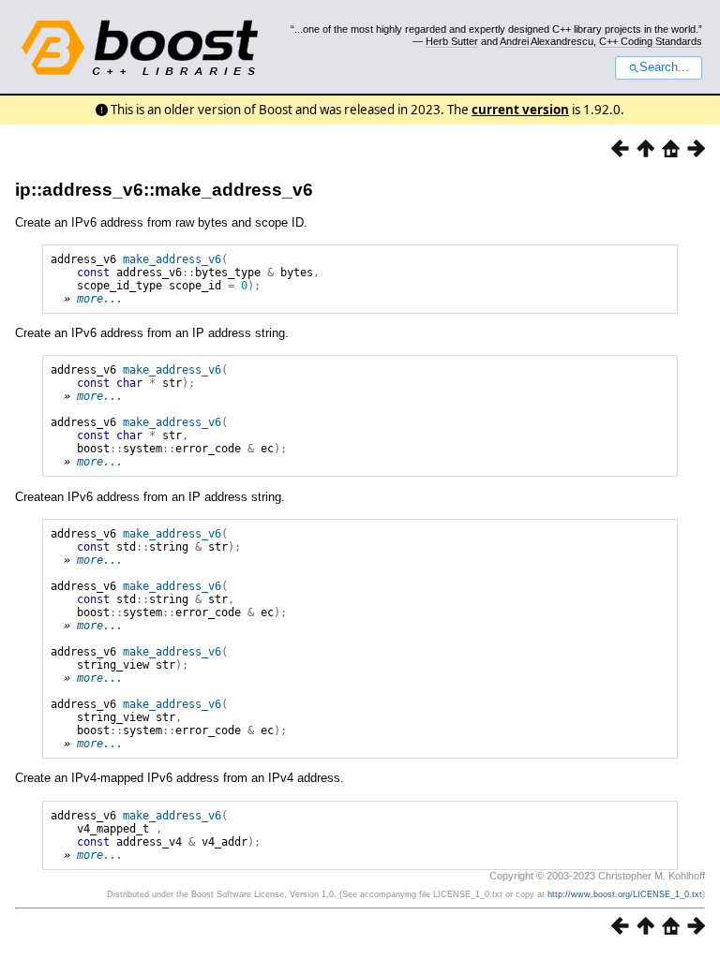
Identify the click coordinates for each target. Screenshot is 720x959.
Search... (664, 67)
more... (100, 298)
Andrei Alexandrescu (546, 41)
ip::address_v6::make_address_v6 (164, 189)
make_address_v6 (172, 259)
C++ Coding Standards (650, 41)
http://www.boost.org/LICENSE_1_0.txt (625, 894)
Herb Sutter (452, 41)
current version (520, 109)
